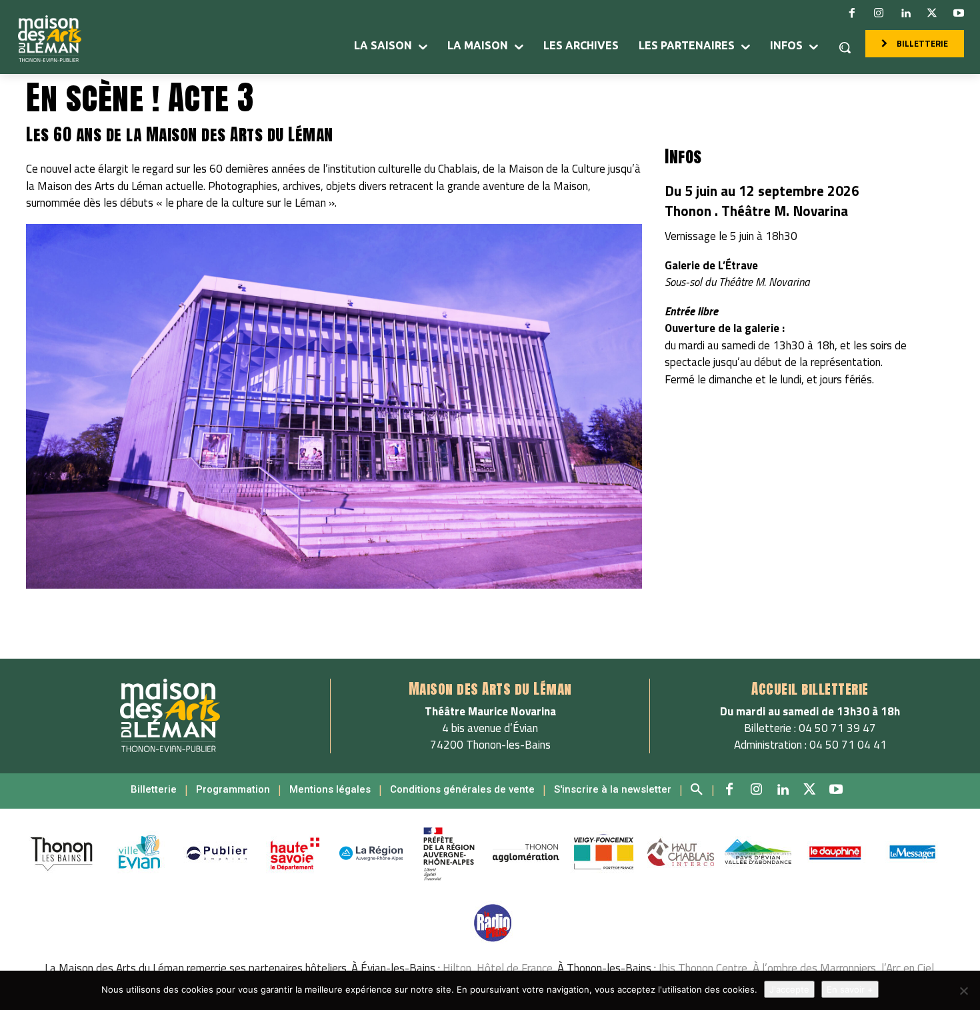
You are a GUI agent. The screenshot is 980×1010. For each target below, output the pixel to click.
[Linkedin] (905, 13)
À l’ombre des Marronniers (814, 968)
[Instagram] (878, 13)
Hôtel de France (515, 968)
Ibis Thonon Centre (703, 968)
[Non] (963, 990)
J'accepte (789, 989)
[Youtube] (958, 13)
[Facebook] (852, 13)
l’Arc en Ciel (907, 968)
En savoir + (850, 989)
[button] (844, 47)
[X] (932, 13)
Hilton (457, 968)
